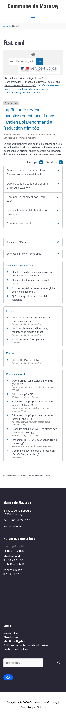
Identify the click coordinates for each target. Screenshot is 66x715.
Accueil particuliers (15, 78)
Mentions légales (14, 641)
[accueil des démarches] (33, 54)
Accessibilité (11, 633)
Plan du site (10, 637)
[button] (33, 172)
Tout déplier (52, 162)
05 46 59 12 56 (21, 520)
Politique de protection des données (25, 645)
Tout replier (33, 162)
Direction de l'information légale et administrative (27, 475)
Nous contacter (12, 526)
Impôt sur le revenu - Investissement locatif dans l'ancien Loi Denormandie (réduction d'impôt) (33, 89)
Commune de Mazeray (33, 6)
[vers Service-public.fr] (39, 69)
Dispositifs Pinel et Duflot (25, 360)
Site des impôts (21, 394)
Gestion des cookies (15, 649)
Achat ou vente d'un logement (28, 339)
